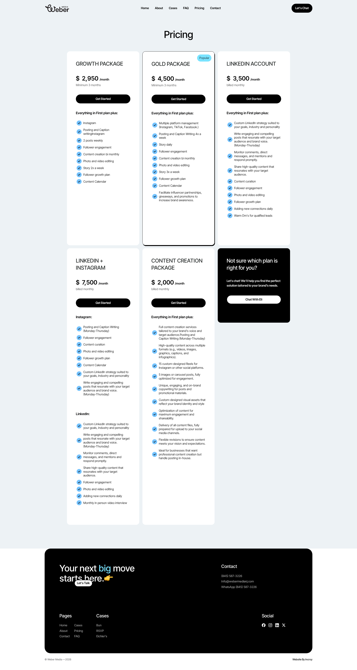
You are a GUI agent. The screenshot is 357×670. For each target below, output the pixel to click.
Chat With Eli (253, 299)
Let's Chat (302, 8)
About (63, 631)
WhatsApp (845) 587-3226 (239, 587)
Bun (99, 625)
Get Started (103, 99)
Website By (302, 659)
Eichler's (101, 636)
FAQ (77, 636)
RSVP (100, 631)
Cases (78, 625)
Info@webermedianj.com (237, 581)
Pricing (78, 631)
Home (63, 625)
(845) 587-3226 (231, 576)
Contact (65, 636)
